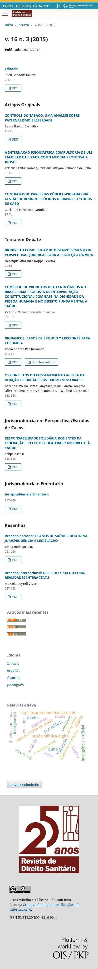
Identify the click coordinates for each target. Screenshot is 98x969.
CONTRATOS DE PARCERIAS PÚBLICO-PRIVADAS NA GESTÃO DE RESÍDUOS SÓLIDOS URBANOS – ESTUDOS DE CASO (48, 199)
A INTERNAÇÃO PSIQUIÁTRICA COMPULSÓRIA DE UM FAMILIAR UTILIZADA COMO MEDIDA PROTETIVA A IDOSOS (48, 157)
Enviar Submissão (24, 784)
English (13, 663)
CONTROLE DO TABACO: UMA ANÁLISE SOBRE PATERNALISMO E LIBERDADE (42, 117)
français (13, 677)
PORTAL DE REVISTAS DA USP (26, 6)
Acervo (24, 25)
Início (9, 25)
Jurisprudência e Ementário (27, 494)
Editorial (12, 68)
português (15, 684)
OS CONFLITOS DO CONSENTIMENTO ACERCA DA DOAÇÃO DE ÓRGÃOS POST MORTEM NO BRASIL (45, 377)
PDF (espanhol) (43, 362)
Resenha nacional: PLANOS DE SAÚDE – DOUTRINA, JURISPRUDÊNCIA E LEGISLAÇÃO (46, 538)
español (13, 670)
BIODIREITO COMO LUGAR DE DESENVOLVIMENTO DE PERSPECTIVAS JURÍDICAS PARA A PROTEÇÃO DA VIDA (49, 252)
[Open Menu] (5, 14)
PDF (14, 88)
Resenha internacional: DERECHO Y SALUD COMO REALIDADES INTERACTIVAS (45, 575)
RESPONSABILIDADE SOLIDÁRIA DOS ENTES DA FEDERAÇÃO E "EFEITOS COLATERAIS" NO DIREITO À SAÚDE (47, 443)
